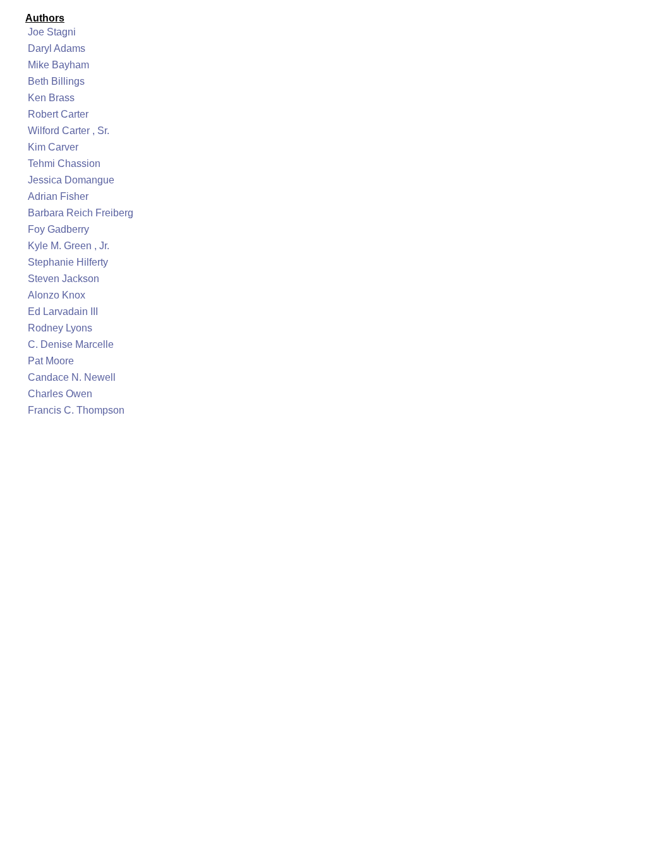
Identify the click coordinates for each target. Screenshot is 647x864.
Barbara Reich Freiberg (80, 212)
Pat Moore (51, 360)
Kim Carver (53, 147)
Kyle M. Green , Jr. (68, 245)
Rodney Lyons (60, 328)
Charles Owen (60, 393)
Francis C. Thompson (76, 410)
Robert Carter (58, 114)
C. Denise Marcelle (71, 344)
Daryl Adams (56, 48)
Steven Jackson (63, 278)
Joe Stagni (52, 32)
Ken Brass (51, 97)
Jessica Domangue (71, 180)
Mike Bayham (58, 64)
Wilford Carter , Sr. (68, 130)
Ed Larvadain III (63, 311)
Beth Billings (56, 81)
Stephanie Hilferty (68, 262)
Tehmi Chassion (64, 163)
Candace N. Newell (72, 377)
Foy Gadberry (58, 229)
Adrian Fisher (58, 196)
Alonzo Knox (56, 295)
